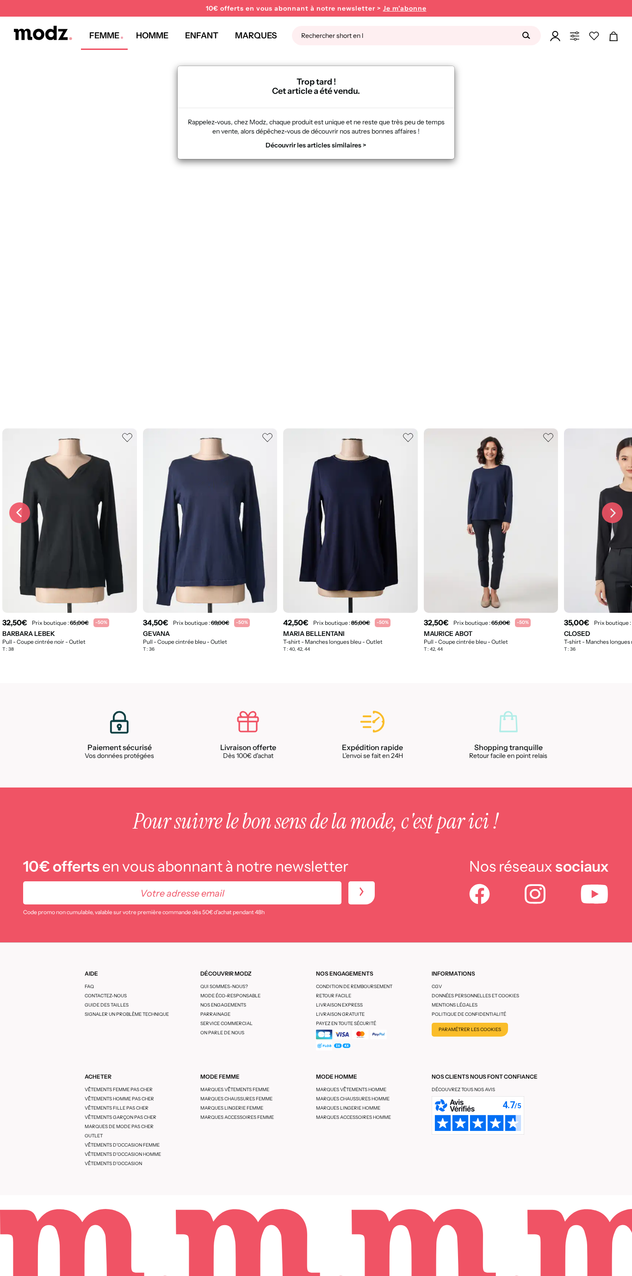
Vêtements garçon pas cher (120, 1117)
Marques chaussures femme (236, 1099)
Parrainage (215, 1014)
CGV (437, 986)
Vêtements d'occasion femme (122, 1145)
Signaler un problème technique (127, 1014)
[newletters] (361, 892)
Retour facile (333, 996)
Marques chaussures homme (353, 1099)
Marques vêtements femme (234, 1090)
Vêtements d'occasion (113, 1163)
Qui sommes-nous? (224, 986)
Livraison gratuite (340, 1014)
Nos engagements (223, 1005)
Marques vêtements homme (351, 1090)
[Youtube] (594, 895)
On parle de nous (222, 1033)
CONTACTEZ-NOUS (106, 996)
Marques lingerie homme (348, 1108)
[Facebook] (479, 895)
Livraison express (339, 1005)
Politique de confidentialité (469, 1014)
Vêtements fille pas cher (117, 1108)
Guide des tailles (107, 1005)
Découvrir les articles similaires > (316, 145)
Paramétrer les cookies (470, 1029)
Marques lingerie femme (231, 1108)
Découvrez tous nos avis (463, 1090)
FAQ (89, 986)
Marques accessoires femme (237, 1117)
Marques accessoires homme (353, 1117)
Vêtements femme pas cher (119, 1090)
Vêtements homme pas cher (119, 1099)
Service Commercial (226, 1023)
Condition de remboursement (354, 986)
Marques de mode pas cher (119, 1126)
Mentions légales (454, 1005)
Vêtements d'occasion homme (123, 1154)
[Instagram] (535, 895)
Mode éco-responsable (230, 996)
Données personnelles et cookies (475, 996)
